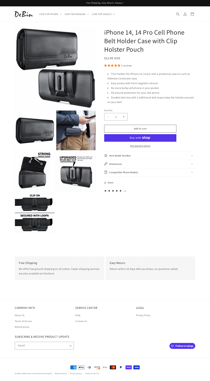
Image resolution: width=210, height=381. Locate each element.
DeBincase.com (28, 373)
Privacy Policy (143, 315)
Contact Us (81, 321)
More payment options (140, 145)
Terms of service (92, 373)
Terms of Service (23, 321)
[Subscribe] (70, 346)
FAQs (77, 315)
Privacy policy (76, 373)
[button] (50, 14)
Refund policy (22, 326)
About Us (20, 315)
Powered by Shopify (43, 373)
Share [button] (110, 182)
